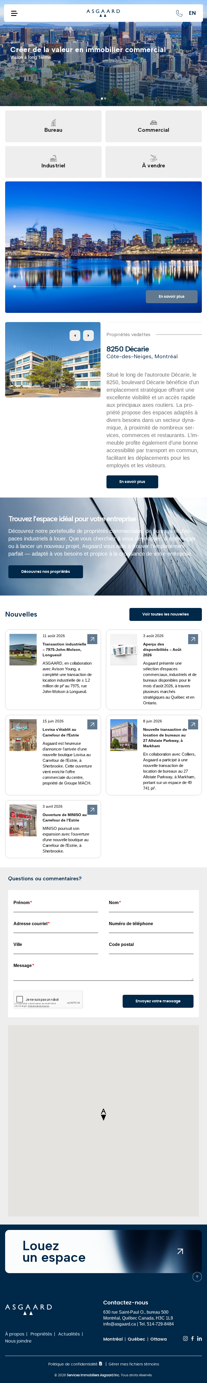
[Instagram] (185, 1339)
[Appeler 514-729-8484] (179, 13)
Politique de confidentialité (73, 1364)
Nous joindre (18, 1341)
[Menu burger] (14, 13)
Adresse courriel (31, 923)
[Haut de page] (197, 1276)
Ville (17, 944)
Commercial (154, 130)
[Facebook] (192, 1339)
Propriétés (41, 1334)
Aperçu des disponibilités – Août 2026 (162, 649)
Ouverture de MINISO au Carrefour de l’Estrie (65, 817)
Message (23, 965)
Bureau (53, 130)
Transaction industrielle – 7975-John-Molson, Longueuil (64, 649)
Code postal (121, 944)
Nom (115, 902)
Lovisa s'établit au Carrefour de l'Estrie (61, 732)
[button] (102, 98)
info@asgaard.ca (119, 1324)
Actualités (69, 1334)
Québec (136, 1339)
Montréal (113, 1339)
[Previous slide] (75, 335)
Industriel (53, 165)
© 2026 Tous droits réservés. (103, 1375)
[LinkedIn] (199, 1339)
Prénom (22, 902)
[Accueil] (103, 13)
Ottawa (158, 1339)
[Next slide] (88, 335)
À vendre (153, 165)
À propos (14, 1334)
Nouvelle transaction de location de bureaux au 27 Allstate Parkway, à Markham (165, 737)
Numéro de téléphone (131, 923)
